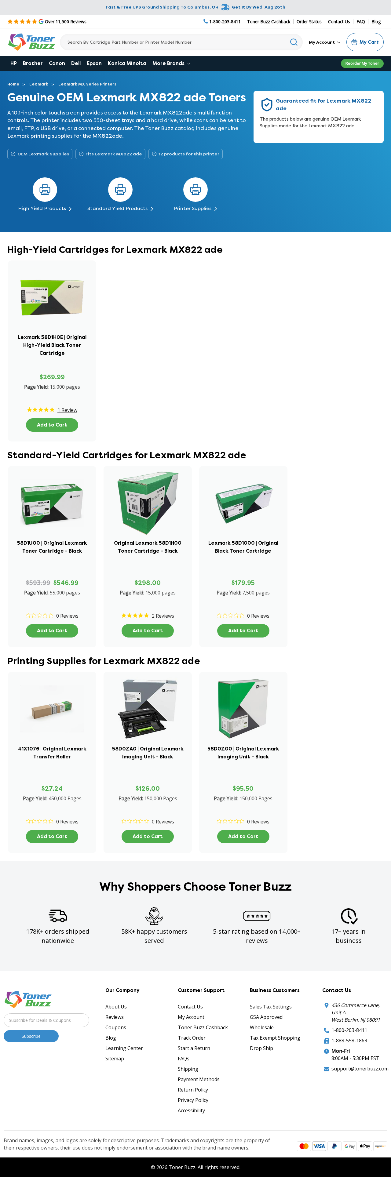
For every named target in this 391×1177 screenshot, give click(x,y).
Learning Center (124, 1048)
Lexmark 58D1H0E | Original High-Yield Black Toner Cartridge (52, 345)
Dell (76, 63)
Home (13, 84)
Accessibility (191, 1110)
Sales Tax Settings (271, 1006)
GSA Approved (266, 1017)
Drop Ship (261, 1048)
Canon (57, 63)
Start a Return (194, 1048)
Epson (94, 63)
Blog (376, 21)
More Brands (169, 63)
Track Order (192, 1037)
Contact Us (339, 21)
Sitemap (114, 1058)
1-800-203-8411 (349, 1030)
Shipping (188, 1069)
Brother (33, 63)
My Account (322, 42)
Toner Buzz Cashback (268, 21)
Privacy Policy (193, 1100)
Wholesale (262, 1027)
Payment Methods (199, 1079)
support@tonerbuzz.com (360, 1068)
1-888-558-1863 (349, 1040)
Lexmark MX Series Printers (87, 84)
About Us (116, 1006)
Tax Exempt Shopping (275, 1037)
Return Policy (193, 1089)
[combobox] (181, 42)
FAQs (183, 1058)
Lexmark (38, 84)
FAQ (360, 21)
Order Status (309, 21)
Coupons (115, 1027)
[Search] (294, 42)
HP (13, 63)
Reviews (114, 1017)
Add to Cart (52, 425)
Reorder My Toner (362, 63)
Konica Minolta (127, 63)
